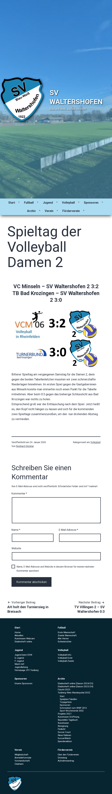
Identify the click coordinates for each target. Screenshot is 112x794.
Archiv (31, 211)
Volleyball (68, 202)
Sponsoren (91, 202)
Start (11, 202)
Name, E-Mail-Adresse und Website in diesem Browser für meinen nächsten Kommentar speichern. (55, 568)
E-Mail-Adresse (68, 529)
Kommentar (19, 493)
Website (16, 548)
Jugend (48, 202)
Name (16, 529)
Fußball (29, 202)
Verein (49, 211)
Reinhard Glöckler (25, 446)
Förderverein (71, 211)
